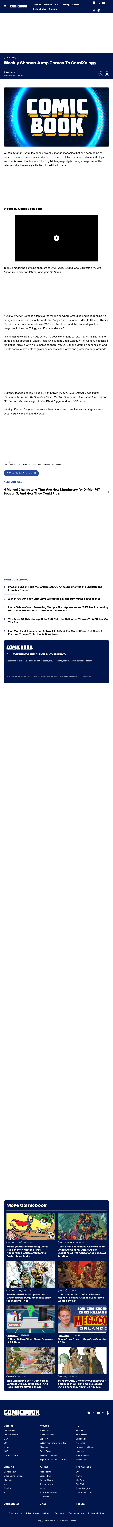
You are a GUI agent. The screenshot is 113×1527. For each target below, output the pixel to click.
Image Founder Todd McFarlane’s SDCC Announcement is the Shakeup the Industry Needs (55, 588)
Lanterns (80, 1451)
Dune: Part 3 (46, 1451)
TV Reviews (81, 1434)
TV (56, 4)
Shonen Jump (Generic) (54, 464)
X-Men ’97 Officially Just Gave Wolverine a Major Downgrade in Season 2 (54, 598)
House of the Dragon (85, 1447)
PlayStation (9, 1488)
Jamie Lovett (10, 72)
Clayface (44, 1447)
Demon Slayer (46, 1480)
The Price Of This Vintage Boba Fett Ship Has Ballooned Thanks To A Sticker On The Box (58, 621)
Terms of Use (58, 676)
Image (7, 1447)
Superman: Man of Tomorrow (53, 1459)
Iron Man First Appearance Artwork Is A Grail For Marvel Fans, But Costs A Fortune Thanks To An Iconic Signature (55, 633)
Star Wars (80, 1480)
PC (5, 1492)
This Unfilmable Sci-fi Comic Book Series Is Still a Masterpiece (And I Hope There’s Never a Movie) (27, 1384)
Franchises (83, 1466)
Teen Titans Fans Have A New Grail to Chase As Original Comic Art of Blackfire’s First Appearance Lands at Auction (82, 1251)
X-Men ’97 (80, 1442)
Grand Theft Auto (84, 1492)
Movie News (45, 1430)
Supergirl (44, 1438)
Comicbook (10, 57)
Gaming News (10, 1471)
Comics (37, 4)
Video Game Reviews (14, 1475)
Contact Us (15, 1513)
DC (5, 1442)
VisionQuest (81, 1459)
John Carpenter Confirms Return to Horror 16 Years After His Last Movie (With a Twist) (81, 1297)
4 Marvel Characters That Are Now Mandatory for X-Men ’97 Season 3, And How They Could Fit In (52, 491)
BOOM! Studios (11, 1455)
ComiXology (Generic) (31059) (23, 464)
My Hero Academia (48, 1492)
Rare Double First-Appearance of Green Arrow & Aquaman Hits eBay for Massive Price (28, 1297)
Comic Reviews (11, 1434)
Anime (75, 4)
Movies (48, 4)
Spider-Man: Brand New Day (53, 1442)
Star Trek (80, 1484)
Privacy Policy (85, 676)
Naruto (43, 1488)
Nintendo (8, 1480)
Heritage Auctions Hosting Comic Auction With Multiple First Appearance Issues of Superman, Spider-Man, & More (27, 1251)
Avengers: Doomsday (50, 1455)
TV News (80, 1430)
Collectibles (39, 9)
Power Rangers (83, 1488)
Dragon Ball (45, 1475)
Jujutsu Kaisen (46, 1484)
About (46, 1513)
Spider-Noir (81, 1438)
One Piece (44, 1496)
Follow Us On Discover (20, 473)
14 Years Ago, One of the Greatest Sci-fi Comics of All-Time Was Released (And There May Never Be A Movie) (82, 1384)
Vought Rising (82, 1455)
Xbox (6, 1484)
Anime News (45, 1471)
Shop (43, 1503)
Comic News (9, 1430)
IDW (6, 1451)
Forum (53, 9)
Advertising (32, 1513)
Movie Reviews (47, 1434)
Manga (40, 464)
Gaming (65, 4)
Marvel (7, 1438)
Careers (59, 1513)
